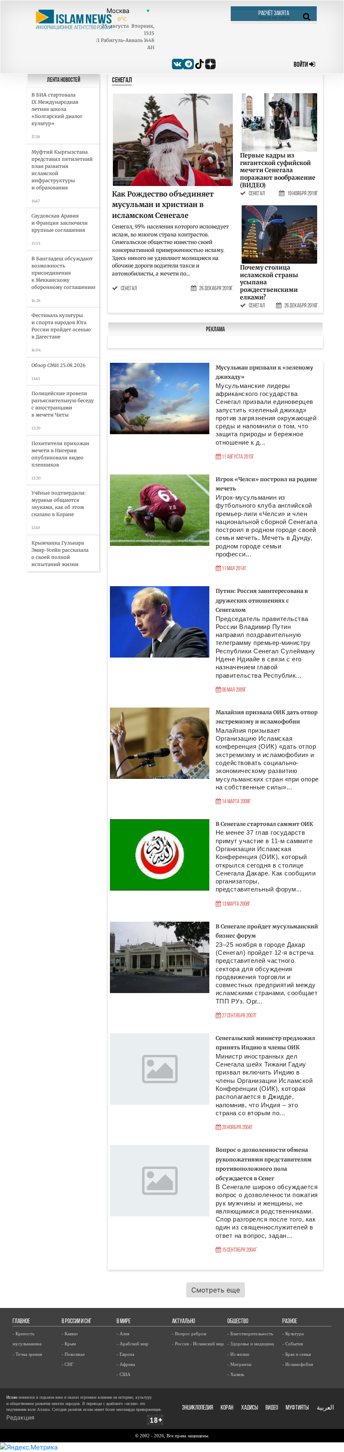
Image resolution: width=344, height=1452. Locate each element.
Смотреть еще (215, 1290)
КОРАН (227, 1408)
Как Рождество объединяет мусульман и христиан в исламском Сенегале (163, 204)
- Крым (69, 1343)
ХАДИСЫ (249, 1408)
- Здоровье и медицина (250, 1343)
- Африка (126, 1364)
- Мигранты (239, 1364)
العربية (325, 1408)
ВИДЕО (272, 1408)
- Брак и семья (296, 1354)
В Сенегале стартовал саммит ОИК (264, 823)
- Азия (123, 1333)
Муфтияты (297, 1408)
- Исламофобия (297, 1364)
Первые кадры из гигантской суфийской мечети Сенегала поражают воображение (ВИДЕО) (277, 170)
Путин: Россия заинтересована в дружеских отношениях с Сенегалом (262, 600)
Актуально (183, 1321)
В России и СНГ (76, 1321)
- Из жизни (238, 1354)
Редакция (20, 1417)
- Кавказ (70, 1333)
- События (292, 1343)
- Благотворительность (250, 1333)
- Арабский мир (133, 1343)
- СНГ (67, 1364)
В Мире (123, 1321)
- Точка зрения (27, 1354)
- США (123, 1374)
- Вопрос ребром (189, 1333)
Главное (21, 1321)
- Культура (293, 1333)
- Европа (125, 1354)
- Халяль (235, 1374)
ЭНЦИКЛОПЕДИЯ (197, 1408)
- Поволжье (73, 1354)
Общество (237, 1321)
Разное (289, 1321)
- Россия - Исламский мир (198, 1343)
